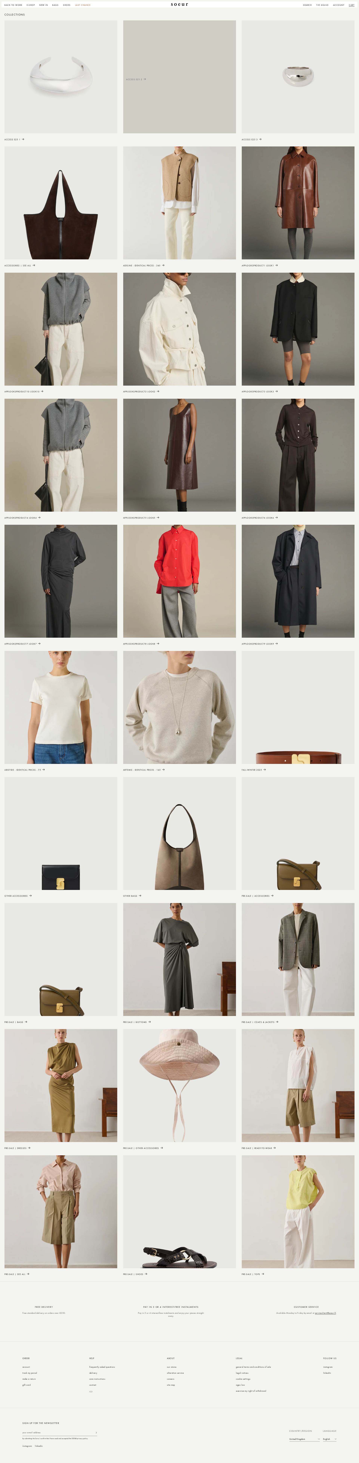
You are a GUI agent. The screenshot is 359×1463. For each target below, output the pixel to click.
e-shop (31, 5)
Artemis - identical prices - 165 (142, 770)
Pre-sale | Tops (251, 1274)
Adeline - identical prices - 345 (142, 265)
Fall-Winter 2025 (252, 770)
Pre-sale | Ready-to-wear (257, 1148)
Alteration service (175, 1372)
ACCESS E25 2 (134, 79)
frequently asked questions (102, 1366)
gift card (26, 1384)
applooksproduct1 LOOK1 (258, 265)
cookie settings (243, 1378)
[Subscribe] (96, 1432)
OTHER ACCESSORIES (16, 896)
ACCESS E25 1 (12, 139)
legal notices (242, 1372)
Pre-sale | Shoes (133, 1274)
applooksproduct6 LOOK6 (258, 518)
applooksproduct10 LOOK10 (21, 391)
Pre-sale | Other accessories (141, 1148)
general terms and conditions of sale (253, 1366)
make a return (29, 1378)
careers (170, 1378)
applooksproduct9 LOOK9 (258, 644)
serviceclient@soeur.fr (325, 1312)
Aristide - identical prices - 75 (22, 770)
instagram (328, 1366)
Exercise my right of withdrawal (251, 1390)
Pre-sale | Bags (13, 1022)
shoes (67, 5)
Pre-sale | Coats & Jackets (258, 1022)
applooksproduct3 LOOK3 (258, 391)
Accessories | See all (17, 265)
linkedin (327, 1372)
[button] (30, 4)
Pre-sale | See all (14, 1274)
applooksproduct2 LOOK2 (139, 391)
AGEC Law (240, 1384)
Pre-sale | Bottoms (135, 1022)
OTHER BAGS (130, 896)
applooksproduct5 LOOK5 (139, 518)
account (26, 1366)
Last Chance (83, 5)
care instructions (97, 1378)
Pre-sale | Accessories (256, 896)
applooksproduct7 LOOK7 (20, 644)
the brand (322, 5)
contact (92, 1384)
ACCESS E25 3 (250, 139)
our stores (171, 1366)
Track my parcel (29, 1372)
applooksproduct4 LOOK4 (20, 518)
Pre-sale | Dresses (15, 1148)
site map (171, 1384)
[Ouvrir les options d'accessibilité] (90, 1391)
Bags (55, 5)
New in (43, 5)
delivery (93, 1372)
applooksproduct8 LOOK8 (139, 644)
